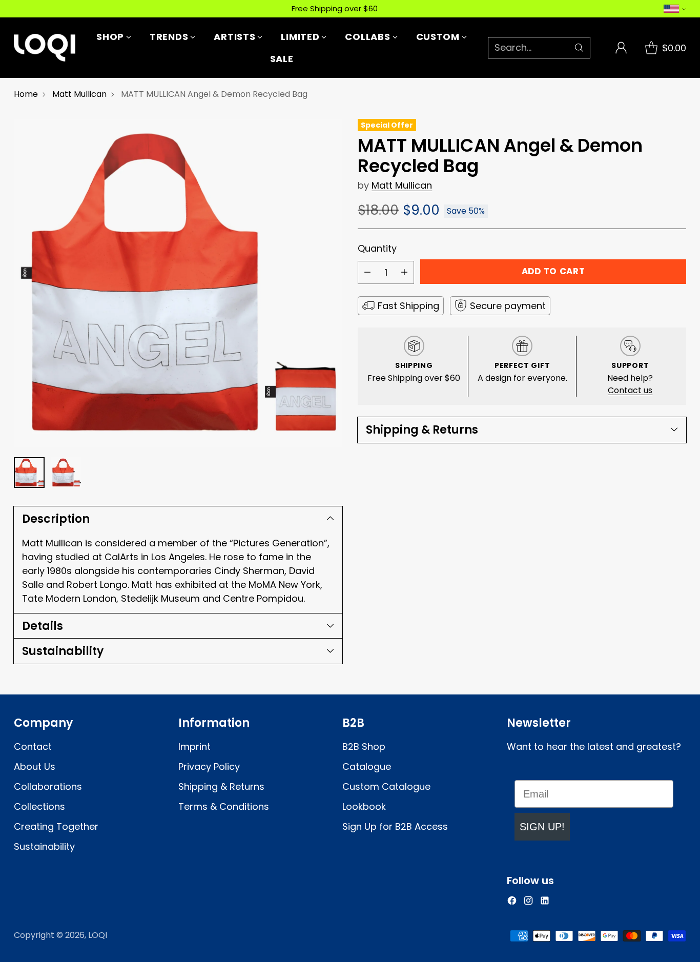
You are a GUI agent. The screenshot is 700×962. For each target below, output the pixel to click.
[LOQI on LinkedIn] (545, 902)
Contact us (630, 390)
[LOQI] (44, 48)
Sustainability (44, 846)
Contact (33, 746)
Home (26, 94)
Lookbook (364, 806)
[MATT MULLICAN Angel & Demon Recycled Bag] (178, 283)
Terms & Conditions (223, 806)
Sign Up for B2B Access (395, 826)
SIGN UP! (542, 826)
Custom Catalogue (386, 786)
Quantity (377, 248)
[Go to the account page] (621, 47)
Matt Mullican (79, 94)
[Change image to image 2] (66, 472)
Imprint (194, 746)
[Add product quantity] (404, 272)
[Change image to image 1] (29, 472)
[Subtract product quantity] (367, 272)
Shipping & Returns (221, 786)
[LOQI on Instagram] (528, 902)
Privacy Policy (209, 766)
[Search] (579, 47)
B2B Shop (363, 746)
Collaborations (48, 786)
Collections (39, 806)
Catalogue (366, 766)
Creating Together (56, 826)
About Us (34, 766)
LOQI (97, 935)
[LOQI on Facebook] (512, 902)
